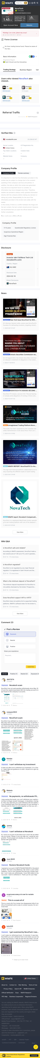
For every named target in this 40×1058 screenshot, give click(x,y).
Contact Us (13, 985)
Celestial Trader (24, 1039)
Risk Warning (23, 985)
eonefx (4, 1039)
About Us (4, 985)
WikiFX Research (26, 992)
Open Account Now (10, 25)
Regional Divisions (31, 996)
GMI (15, 1039)
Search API (18, 989)
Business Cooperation (16, 996)
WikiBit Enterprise (29, 989)
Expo (17, 992)
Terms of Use (33, 985)
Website (29, 25)
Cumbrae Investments (9, 1042)
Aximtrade (21, 1042)
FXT (10, 1039)
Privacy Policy (8, 989)
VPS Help (4, 996)
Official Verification (7, 992)
